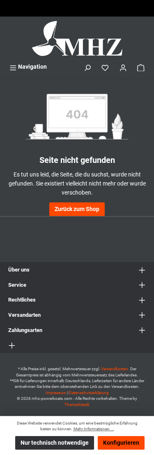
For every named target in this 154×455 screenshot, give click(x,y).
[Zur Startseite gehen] (77, 38)
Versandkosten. (115, 369)
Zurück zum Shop (77, 209)
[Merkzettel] (105, 67)
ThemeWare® (77, 404)
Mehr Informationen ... (94, 429)
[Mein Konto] (123, 67)
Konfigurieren (121, 442)
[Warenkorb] (141, 67)
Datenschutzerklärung (89, 392)
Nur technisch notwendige (55, 442)
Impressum (56, 392)
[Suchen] (87, 67)
